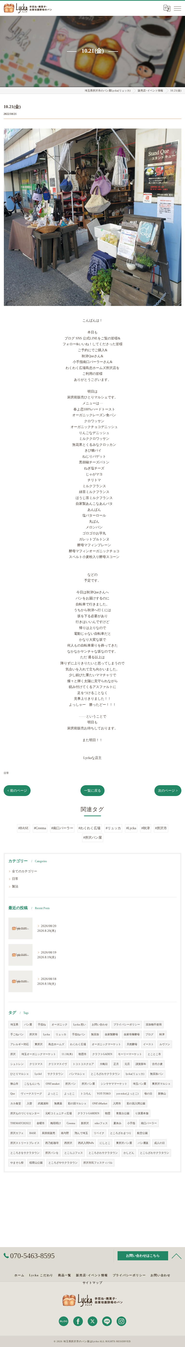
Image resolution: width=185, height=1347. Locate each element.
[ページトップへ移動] (176, 1256)
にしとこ (105, 1143)
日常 (6, 772)
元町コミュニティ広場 (58, 1113)
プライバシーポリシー (126, 1024)
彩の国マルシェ (77, 1103)
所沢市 (33, 1034)
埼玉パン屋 (139, 1083)
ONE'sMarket (99, 1103)
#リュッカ (113, 828)
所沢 (13, 1054)
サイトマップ (93, 1282)
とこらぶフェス (73, 1153)
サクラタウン (55, 1074)
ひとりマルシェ (19, 1074)
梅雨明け (55, 1123)
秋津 (162, 1034)
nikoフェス (101, 1123)
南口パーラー (149, 1123)
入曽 (29, 1103)
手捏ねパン (78, 1034)
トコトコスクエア (83, 1064)
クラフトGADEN (102, 1054)
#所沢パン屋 (92, 837)
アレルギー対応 (19, 1044)
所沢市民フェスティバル (97, 1162)
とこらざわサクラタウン (154, 1153)
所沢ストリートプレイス (25, 1143)
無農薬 (58, 1103)
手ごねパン (17, 1034)
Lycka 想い (79, 1024)
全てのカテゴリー (24, 871)
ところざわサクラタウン (105, 1074)
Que (12, 1093)
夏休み (117, 1123)
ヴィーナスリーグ (31, 1093)
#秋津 (145, 828)
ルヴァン (164, 1044)
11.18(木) (67, 1054)
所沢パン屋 (88, 1083)
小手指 (131, 1123)
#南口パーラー (62, 828)
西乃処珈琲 (52, 1143)
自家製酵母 (111, 1034)
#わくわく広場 (89, 828)
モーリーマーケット (130, 1054)
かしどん (129, 1153)
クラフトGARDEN (88, 1113)
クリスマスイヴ (57, 1064)
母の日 (148, 1093)
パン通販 (143, 1143)
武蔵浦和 (43, 1103)
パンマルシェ (77, 1074)
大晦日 (104, 1064)
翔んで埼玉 (81, 1133)
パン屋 (28, 1024)
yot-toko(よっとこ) (127, 1093)
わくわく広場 (78, 1044)
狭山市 (14, 1083)
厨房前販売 (48, 1133)
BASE (32, 1133)
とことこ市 (154, 1054)
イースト (148, 1044)
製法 (15, 886)
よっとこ (53, 1093)
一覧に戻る (92, 790)
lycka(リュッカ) (135, 1074)
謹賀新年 (141, 1064)
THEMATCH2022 (20, 1123)
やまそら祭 (17, 1162)
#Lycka (131, 828)
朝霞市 (82, 1054)
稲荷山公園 (36, 1162)
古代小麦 (157, 1064)
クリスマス (36, 1064)
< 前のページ (17, 790)
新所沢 (85, 1123)
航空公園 (142, 1133)
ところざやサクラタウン (63, 1162)
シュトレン (17, 1064)
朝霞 (107, 1113)
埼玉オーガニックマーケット (38, 1054)
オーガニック (59, 1024)
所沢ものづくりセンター (25, 1113)
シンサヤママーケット (114, 1083)
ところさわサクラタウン (103, 1153)
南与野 (65, 1133)
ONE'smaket (52, 1083)
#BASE (23, 828)
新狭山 (162, 1093)
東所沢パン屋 (124, 1143)
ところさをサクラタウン (25, 1153)
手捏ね (42, 1024)
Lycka (46, 1034)
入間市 (117, 1103)
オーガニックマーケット (106, 1044)
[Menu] (177, 8)
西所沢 (68, 1143)
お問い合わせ (100, 1024)
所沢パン (70, 1083)
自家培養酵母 (132, 1034)
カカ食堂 (15, 1103)
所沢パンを (52, 1153)
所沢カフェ (17, 1133)
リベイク (99, 1133)
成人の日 (159, 1143)
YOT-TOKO (104, 1093)
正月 (116, 1064)
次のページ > (168, 790)
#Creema (40, 828)
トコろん (85, 1093)
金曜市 (41, 1123)
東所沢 (39, 1044)
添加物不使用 (154, 1024)
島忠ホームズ (56, 1044)
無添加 (95, 1034)
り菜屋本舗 (141, 1113)
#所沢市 (161, 828)
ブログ (149, 1034)
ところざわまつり (120, 1133)
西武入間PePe (86, 1143)
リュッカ (61, 1034)
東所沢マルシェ (161, 1083)
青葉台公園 (122, 1113)
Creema (71, 1123)
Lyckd (38, 1074)
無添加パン (156, 1074)
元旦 (127, 1064)
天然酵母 (132, 1044)
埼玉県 (14, 1024)
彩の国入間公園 (136, 1103)
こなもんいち (32, 1083)
